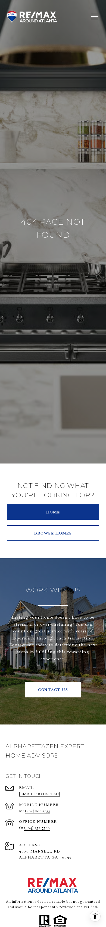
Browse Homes (53, 533)
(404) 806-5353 (37, 810)
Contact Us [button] (53, 689)
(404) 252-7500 (37, 827)
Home (53, 512)
